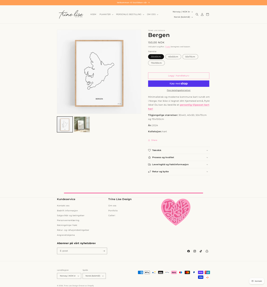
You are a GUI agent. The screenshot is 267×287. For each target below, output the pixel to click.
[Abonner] (104, 251)
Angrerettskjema (66, 235)
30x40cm (156, 56)
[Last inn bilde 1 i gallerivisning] (65, 124)
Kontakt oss (63, 205)
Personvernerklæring (68, 220)
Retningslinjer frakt (67, 225)
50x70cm (190, 56)
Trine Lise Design (71, 286)
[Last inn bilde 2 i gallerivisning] (82, 124)
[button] (106, 14)
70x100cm (156, 63)
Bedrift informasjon (67, 210)
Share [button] (154, 140)
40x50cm (173, 56)
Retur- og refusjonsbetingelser (73, 230)
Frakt (167, 47)
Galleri (111, 215)
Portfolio (113, 210)
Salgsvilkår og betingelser (71, 215)
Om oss (112, 205)
